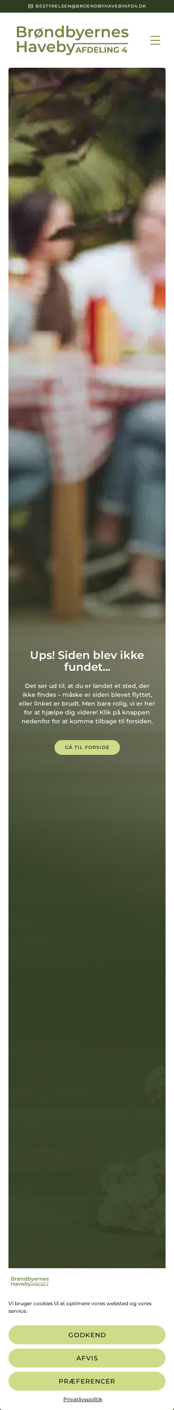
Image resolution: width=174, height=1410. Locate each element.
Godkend (87, 1335)
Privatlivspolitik (82, 1399)
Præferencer (87, 1381)
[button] (156, 40)
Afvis (87, 1358)
